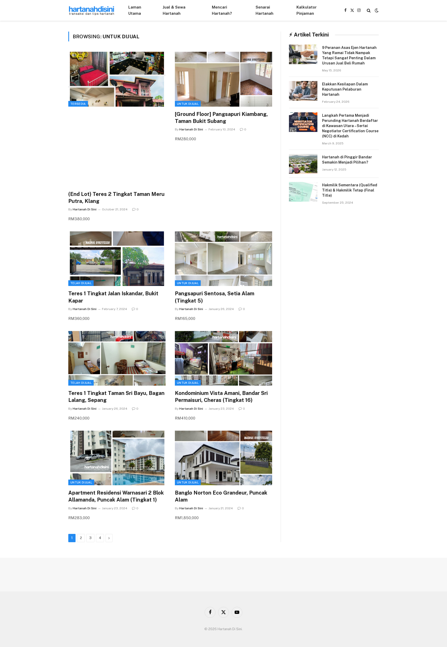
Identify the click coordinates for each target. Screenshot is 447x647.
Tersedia (78, 103)
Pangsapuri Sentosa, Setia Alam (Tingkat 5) (214, 297)
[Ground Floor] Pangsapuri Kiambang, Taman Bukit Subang (221, 117)
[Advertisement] (117, 149)
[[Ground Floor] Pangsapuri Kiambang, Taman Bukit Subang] (223, 79)
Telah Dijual (81, 283)
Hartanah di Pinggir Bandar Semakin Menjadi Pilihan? (347, 159)
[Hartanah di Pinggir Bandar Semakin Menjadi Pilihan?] (303, 164)
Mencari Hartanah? (222, 10)
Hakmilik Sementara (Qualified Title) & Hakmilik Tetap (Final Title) (349, 190)
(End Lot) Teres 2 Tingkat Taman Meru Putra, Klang (116, 197)
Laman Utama (134, 10)
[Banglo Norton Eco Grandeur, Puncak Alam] (223, 458)
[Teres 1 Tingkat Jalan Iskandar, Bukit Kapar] (117, 258)
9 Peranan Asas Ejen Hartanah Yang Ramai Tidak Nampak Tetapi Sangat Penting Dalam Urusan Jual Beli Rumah (349, 55)
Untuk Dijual (188, 103)
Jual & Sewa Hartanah (174, 10)
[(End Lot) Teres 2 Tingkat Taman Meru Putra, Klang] (117, 79)
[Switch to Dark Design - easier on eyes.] (376, 10)
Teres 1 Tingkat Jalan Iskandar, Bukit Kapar (113, 297)
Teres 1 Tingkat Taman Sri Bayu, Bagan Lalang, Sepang (116, 396)
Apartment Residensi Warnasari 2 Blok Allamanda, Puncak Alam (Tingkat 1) (116, 496)
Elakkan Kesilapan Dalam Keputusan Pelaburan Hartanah (345, 89)
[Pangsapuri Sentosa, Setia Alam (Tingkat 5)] (223, 258)
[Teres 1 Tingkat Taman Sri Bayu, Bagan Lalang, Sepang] (117, 358)
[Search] (369, 10)
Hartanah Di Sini (84, 209)
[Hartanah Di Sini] (91, 10)
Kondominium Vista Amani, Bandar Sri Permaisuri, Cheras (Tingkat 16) (221, 396)
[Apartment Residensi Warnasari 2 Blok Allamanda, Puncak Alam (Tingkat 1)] (117, 458)
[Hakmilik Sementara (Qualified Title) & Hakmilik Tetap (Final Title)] (303, 192)
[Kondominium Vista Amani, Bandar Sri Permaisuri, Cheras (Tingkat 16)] (223, 358)
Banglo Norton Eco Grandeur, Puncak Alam (221, 496)
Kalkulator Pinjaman (306, 10)
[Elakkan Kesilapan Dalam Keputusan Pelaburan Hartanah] (303, 91)
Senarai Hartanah (264, 10)
